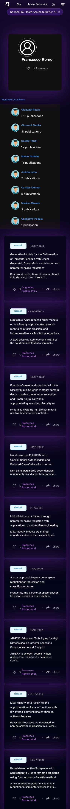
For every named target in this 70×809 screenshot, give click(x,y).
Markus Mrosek (30, 203)
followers (40, 68)
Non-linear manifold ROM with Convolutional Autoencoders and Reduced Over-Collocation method (31, 459)
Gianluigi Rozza (30, 109)
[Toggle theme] (53, 4)
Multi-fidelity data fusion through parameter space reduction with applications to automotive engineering (34, 520)
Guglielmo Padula (32, 218)
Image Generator (37, 4)
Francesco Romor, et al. (29, 354)
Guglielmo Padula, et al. (29, 289)
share (56, 289)
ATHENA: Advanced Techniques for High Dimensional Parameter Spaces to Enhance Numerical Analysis (34, 643)
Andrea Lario (29, 172)
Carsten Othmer (30, 187)
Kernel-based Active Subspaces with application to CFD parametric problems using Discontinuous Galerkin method (34, 772)
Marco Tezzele (30, 156)
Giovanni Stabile (31, 125)
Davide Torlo (28, 140)
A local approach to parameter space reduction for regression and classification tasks (32, 581)
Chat (19, 4)
